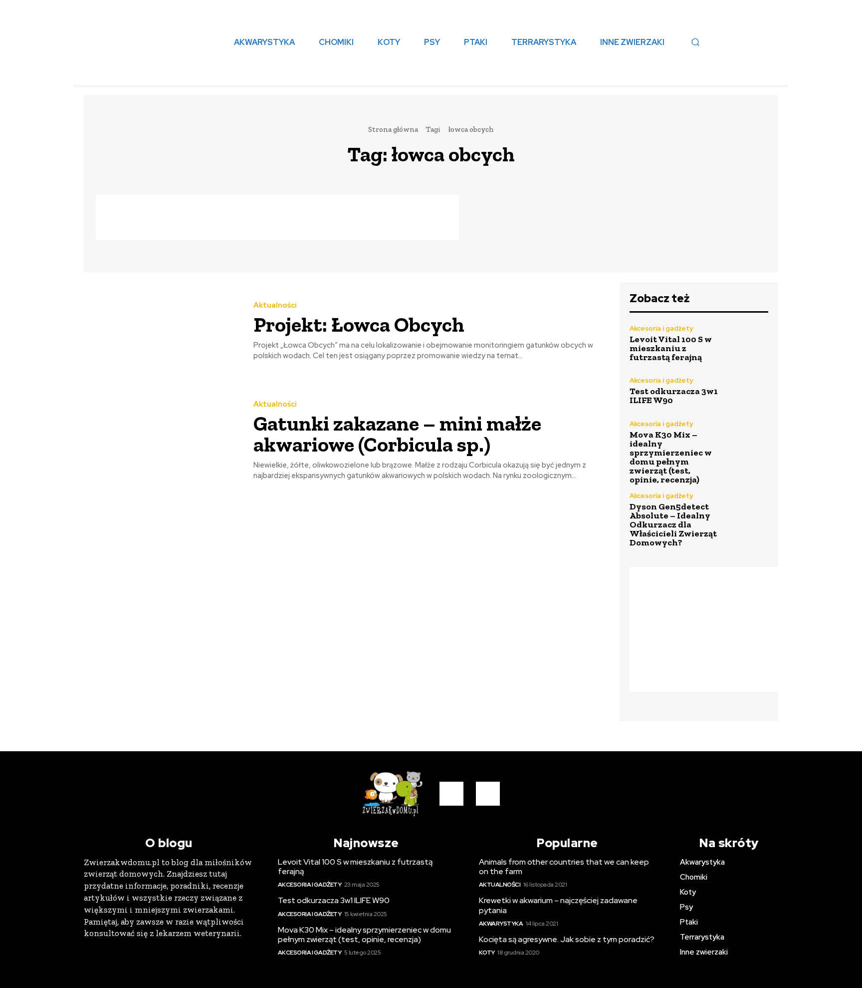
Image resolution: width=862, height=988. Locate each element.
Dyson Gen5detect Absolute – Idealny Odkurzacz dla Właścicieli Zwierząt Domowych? (673, 524)
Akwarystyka (501, 924)
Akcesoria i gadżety (661, 328)
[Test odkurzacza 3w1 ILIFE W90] (747, 391)
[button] (695, 41)
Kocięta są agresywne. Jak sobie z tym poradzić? (566, 939)
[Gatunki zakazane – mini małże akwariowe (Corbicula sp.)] (161, 441)
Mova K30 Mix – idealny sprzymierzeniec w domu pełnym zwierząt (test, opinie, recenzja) (671, 457)
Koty (487, 953)
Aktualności (275, 305)
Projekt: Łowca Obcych (358, 324)
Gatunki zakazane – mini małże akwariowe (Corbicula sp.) (397, 434)
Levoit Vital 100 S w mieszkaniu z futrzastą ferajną (671, 348)
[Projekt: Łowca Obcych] (161, 332)
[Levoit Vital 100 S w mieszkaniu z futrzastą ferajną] (747, 343)
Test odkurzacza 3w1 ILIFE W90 (674, 396)
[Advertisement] (277, 217)
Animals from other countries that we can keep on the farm (564, 867)
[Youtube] (488, 794)
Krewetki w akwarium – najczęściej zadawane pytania (558, 905)
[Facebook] (451, 794)
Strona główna (393, 129)
